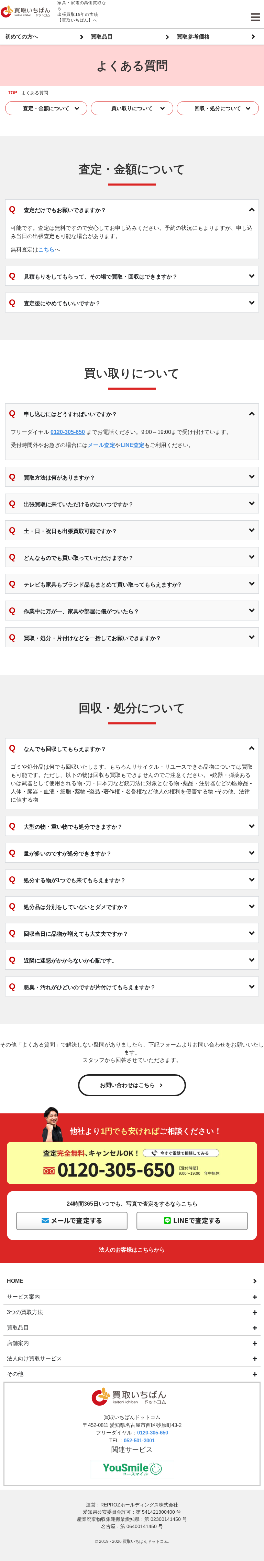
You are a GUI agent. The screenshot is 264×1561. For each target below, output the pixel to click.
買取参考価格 (193, 36)
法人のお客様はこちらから (132, 1250)
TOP (12, 92)
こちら (46, 249)
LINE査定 (132, 445)
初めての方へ (21, 36)
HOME (15, 1281)
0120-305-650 (68, 432)
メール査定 (101, 445)
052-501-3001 (139, 1440)
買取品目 (102, 36)
